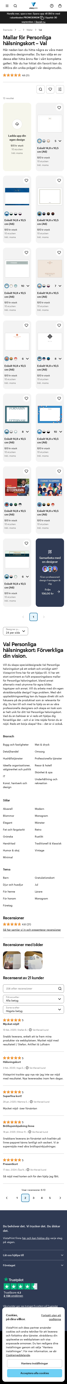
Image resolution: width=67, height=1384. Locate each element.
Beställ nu (41, 21)
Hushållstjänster (13, 758)
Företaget (9, 1265)
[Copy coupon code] (42, 18)
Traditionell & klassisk (48, 843)
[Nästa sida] (44, 617)
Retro (38, 829)
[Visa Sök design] (40, 89)
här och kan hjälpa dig (36, 1238)
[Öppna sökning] (15, 5)
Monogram (41, 815)
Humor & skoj (11, 850)
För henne (9, 891)
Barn (6, 877)
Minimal (8, 857)
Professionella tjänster (48, 758)
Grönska (8, 836)
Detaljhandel (11, 751)
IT (4, 776)
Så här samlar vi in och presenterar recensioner (32, 929)
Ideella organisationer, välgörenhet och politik (17, 767)
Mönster (40, 822)
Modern (39, 808)
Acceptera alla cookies (34, 1373)
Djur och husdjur (13, 884)
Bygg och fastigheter (16, 744)
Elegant (7, 822)
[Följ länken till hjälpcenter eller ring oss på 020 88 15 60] (52, 6)
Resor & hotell (43, 765)
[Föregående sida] (23, 617)
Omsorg (40, 751)
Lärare (38, 891)
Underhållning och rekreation (46, 781)
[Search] (60, 988)
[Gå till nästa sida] (60, 1198)
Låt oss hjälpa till (13, 1255)
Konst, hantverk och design (15, 785)
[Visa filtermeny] (60, 89)
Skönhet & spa (43, 772)
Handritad (9, 843)
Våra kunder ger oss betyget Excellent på (30, 1306)
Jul (36, 884)
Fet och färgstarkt (14, 829)
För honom (9, 898)
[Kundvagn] (60, 6)
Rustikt (39, 836)
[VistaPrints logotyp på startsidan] (33, 6)
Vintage (39, 850)
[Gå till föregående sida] (7, 1198)
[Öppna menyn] (7, 5)
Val (40, 29)
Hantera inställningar (34, 1363)
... (19, 29)
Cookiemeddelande (18, 1355)
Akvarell (8, 808)
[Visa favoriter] (50, 89)
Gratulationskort (45, 877)
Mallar (30, 29)
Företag (7, 905)
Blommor (8, 815)
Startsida (7, 29)
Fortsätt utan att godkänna (51, 1317)
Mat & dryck (42, 744)
